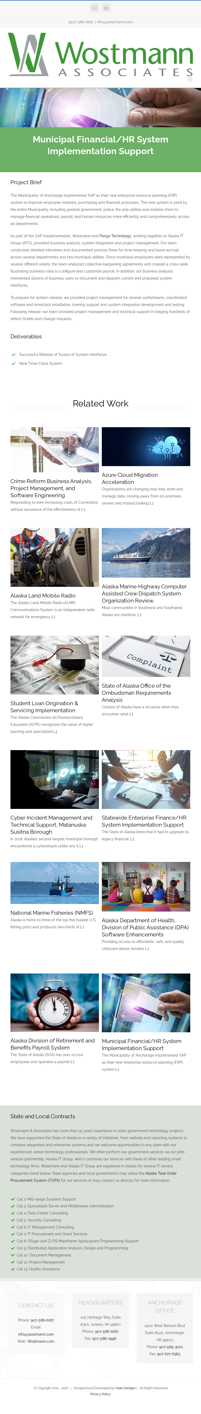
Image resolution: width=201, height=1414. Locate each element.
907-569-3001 (171, 1347)
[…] (83, 509)
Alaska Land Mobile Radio (43, 595)
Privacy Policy (100, 1394)
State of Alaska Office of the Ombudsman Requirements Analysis (136, 692)
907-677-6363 (168, 1354)
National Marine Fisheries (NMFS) (51, 912)
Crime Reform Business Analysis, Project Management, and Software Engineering (51, 488)
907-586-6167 (42, 1320)
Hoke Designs (125, 1388)
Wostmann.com (40, 1341)
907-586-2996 (104, 1338)
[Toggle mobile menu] (190, 79)
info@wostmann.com (115, 22)
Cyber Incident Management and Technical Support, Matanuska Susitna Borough (51, 824)
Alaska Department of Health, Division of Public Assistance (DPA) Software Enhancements (145, 927)
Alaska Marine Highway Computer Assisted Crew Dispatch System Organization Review (144, 593)
